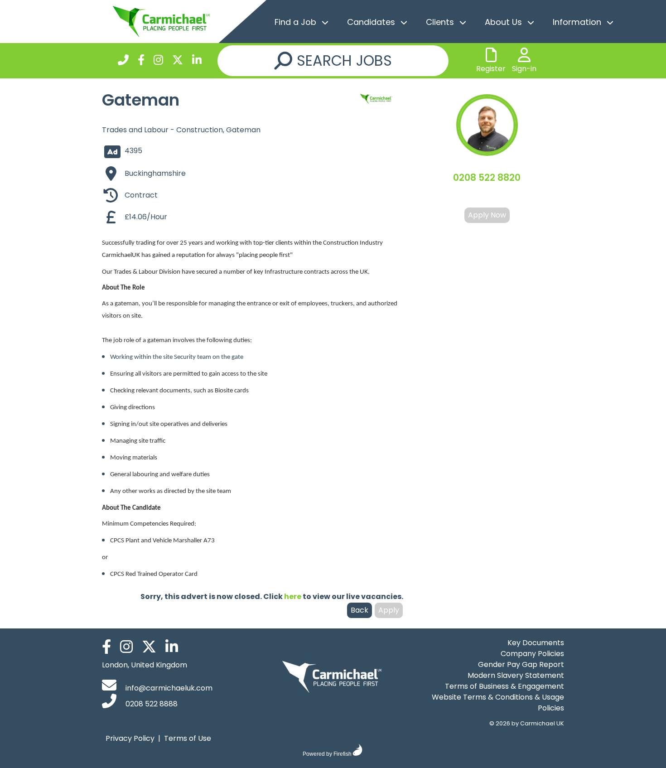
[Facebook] (141, 61)
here (292, 596)
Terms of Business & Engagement (504, 686)
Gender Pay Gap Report (521, 664)
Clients (440, 22)
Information (577, 22)
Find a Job (295, 22)
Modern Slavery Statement (516, 675)
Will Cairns (487, 196)
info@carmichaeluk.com (168, 688)
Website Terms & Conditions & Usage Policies (498, 702)
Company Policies (532, 653)
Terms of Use (187, 738)
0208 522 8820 (487, 177)
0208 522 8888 (151, 704)
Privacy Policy (130, 738)
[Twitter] (178, 61)
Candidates (371, 22)
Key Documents (535, 643)
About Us (503, 22)
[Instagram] (158, 61)
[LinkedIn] (196, 61)
